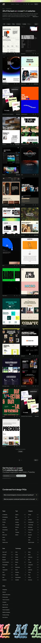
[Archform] (11, 131)
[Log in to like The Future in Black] (33, 144)
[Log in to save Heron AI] (17, 54)
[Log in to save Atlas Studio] (32, 84)
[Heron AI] (11, 40)
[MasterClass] (30, 373)
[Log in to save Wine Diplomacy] (17, 205)
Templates (17, 4)
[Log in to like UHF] (14, 235)
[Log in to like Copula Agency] (33, 114)
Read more (35, 16)
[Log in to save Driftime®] (35, 205)
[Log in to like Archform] (11, 144)
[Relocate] (30, 222)
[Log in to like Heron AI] (14, 54)
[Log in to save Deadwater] (35, 54)
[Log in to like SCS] (33, 175)
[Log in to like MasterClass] (33, 386)
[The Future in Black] (30, 131)
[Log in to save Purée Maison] (35, 296)
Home (3, 8)
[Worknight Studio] (11, 373)
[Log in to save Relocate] (32, 235)
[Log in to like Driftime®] (33, 205)
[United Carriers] (11, 70)
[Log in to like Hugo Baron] (14, 296)
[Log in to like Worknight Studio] (14, 386)
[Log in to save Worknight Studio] (17, 386)
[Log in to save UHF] (17, 235)
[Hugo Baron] (11, 282)
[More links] (21, 4)
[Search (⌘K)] (24, 4)
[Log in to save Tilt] (17, 356)
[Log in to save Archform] (13, 144)
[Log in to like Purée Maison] (33, 296)
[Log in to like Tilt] (14, 356)
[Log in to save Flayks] (17, 416)
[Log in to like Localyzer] (14, 326)
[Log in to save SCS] (35, 175)
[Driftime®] (30, 191)
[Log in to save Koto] (17, 265)
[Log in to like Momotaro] (33, 265)
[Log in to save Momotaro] (35, 265)
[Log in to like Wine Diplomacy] (14, 205)
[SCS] (30, 161)
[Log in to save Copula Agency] (35, 114)
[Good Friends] (30, 312)
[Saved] (26, 4)
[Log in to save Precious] (17, 446)
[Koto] (11, 252)
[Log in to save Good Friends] (35, 326)
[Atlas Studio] (30, 70)
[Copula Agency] (30, 101)
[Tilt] (11, 343)
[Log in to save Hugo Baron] (17, 296)
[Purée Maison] (30, 282)
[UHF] (11, 222)
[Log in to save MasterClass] (35, 386)
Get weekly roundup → (21, 582)
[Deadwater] (30, 40)
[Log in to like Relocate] (30, 235)
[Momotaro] (30, 252)
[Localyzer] (11, 312)
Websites (13, 4)
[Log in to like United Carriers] (14, 84)
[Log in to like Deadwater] (33, 54)
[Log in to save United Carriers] (17, 84)
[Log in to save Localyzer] (17, 326)
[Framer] (11, 161)
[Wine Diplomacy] (11, 191)
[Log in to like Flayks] (14, 416)
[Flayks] (11, 403)
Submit (32, 4)
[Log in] (29, 4)
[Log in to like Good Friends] (33, 326)
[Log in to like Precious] (14, 446)
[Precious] (11, 433)
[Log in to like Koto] (14, 265)
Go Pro (36, 4)
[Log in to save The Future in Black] (35, 144)
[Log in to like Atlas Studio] (29, 84)
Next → (36, 566)
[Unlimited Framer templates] (11, 101)
